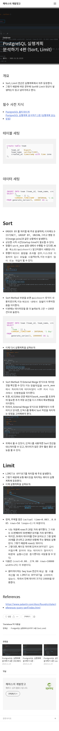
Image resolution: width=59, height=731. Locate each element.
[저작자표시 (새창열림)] (34, 617)
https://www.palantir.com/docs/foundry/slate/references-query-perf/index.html (31, 605)
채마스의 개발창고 (12, 3)
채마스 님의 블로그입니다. (17, 687)
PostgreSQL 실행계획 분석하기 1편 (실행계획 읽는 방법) (30, 116)
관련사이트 (7, 718)
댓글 (4, 671)
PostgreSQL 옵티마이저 (18, 111)
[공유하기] (13, 617)
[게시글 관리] (17, 617)
